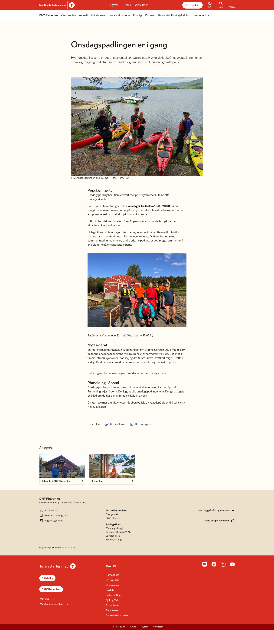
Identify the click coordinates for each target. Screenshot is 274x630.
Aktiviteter (141, 5)
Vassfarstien (68, 15)
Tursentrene (112, 605)
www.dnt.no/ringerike (56, 515)
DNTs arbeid (112, 580)
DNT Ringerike (48, 15)
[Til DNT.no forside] (56, 5)
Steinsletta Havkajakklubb (173, 15)
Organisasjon (113, 585)
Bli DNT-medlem (51, 589)
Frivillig (137, 15)
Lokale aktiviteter (119, 15)
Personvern (112, 610)
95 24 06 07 (51, 510)
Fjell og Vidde (113, 600)
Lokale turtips (201, 15)
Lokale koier (98, 15)
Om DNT (112, 566)
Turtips (126, 5)
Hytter (114, 5)
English (110, 590)
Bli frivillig (47, 578)
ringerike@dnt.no (53, 520)
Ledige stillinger (114, 595)
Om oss (149, 15)
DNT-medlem (192, 5)
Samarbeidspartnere (117, 615)
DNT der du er (118, 626)
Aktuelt (83, 15)
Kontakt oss (112, 575)
